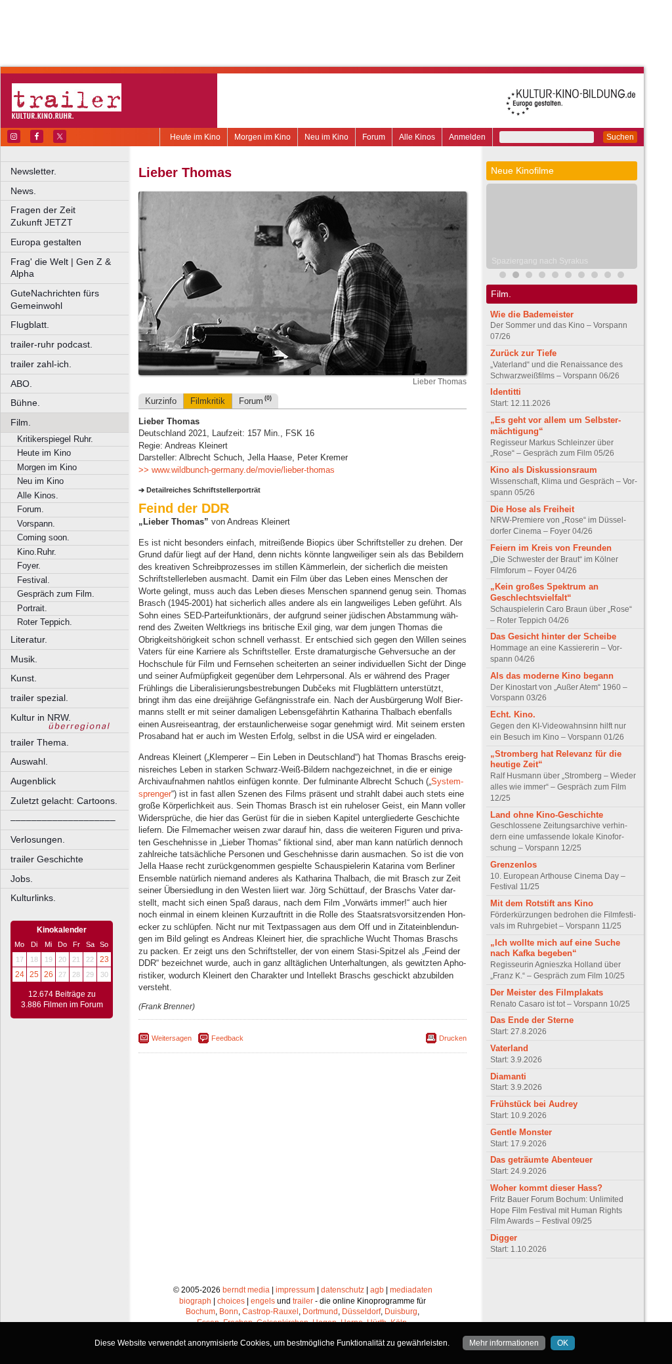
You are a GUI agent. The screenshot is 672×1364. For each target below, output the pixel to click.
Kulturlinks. (33, 898)
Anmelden (467, 137)
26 (48, 974)
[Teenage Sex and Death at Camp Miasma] (594, 276)
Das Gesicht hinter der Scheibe (553, 636)
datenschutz (342, 1289)
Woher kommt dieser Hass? (546, 1188)
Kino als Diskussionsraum (543, 470)
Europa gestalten (45, 242)
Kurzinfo (161, 401)
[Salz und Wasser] (620, 276)
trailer (303, 1301)
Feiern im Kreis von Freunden (551, 548)
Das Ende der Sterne (532, 1020)
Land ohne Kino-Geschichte (546, 815)
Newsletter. (33, 171)
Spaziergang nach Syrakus (540, 261)
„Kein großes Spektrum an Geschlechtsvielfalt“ (544, 592)
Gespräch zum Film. (55, 594)
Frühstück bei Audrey (534, 1104)
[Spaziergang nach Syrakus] (515, 276)
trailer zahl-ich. (41, 364)
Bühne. (25, 402)
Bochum (200, 1311)
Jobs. (21, 878)
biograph (195, 1301)
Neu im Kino (326, 137)
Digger (503, 1238)
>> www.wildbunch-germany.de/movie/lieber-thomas (236, 470)
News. (23, 191)
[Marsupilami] (529, 276)
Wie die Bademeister (532, 314)
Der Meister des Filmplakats (546, 992)
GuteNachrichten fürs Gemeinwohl (54, 299)
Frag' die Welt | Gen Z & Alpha (60, 267)
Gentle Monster (521, 1132)
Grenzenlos (513, 865)
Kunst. (23, 678)
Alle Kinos (417, 137)
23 (104, 959)
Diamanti (508, 1076)
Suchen (620, 137)
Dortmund (320, 1311)
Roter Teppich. (44, 622)
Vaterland (509, 1048)
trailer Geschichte (46, 859)
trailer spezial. (39, 697)
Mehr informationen (504, 1343)
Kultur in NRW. (40, 717)
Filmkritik (207, 401)
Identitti (505, 392)
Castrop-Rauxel (270, 1311)
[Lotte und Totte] (542, 276)
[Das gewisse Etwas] (607, 276)
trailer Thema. (39, 742)
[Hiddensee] (555, 276)
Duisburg (401, 1311)
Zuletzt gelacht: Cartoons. (63, 800)
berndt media (246, 1289)
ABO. (21, 383)
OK (562, 1343)
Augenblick (33, 781)
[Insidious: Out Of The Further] (502, 276)
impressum (295, 1289)
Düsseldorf (361, 1311)
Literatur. (28, 639)
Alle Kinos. (37, 495)
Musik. (23, 659)
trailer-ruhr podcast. (51, 344)
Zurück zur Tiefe (523, 353)
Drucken (453, 1038)
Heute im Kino (195, 137)
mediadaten (411, 1289)
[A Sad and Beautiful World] (581, 276)
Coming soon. (43, 537)
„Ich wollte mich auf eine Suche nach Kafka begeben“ (555, 948)
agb (377, 1289)
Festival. (33, 580)
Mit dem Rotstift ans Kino (541, 903)
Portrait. (32, 608)
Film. (20, 422)
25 (34, 974)
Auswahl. (29, 761)
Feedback (227, 1038)
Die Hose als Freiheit (532, 509)
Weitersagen (172, 1038)
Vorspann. (36, 524)
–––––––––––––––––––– (63, 819)
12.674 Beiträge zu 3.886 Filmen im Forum (62, 999)
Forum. (30, 509)
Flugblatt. (29, 324)
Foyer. (29, 566)
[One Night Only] (568, 276)
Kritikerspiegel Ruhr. (55, 439)
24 (19, 974)
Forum (373, 137)
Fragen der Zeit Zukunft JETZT (70, 216)
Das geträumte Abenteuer (541, 1160)
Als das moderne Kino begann (552, 676)
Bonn (228, 1311)
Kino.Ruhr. (36, 552)
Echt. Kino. (513, 714)
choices (231, 1301)
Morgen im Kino (262, 137)
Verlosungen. (37, 839)
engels (263, 1301)
